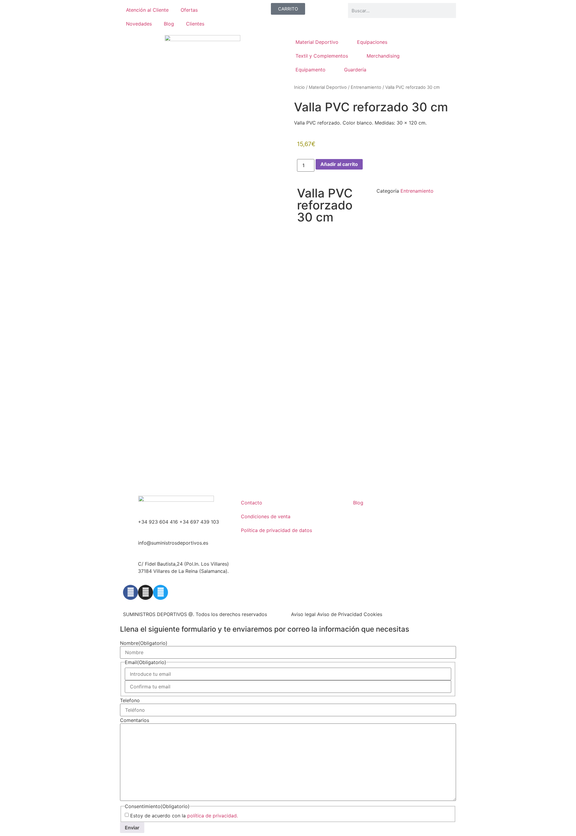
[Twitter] (160, 592)
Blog (169, 24)
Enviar (132, 828)
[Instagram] (145, 592)
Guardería (355, 70)
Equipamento (311, 70)
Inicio (299, 87)
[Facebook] (130, 592)
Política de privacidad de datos (276, 530)
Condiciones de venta (265, 516)
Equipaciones (372, 42)
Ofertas (189, 10)
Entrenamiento (366, 87)
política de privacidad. (212, 816)
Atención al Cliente (147, 10)
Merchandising (383, 56)
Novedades (139, 24)
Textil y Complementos (322, 56)
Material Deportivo (317, 42)
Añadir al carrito (339, 164)
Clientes (195, 24)
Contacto (251, 503)
